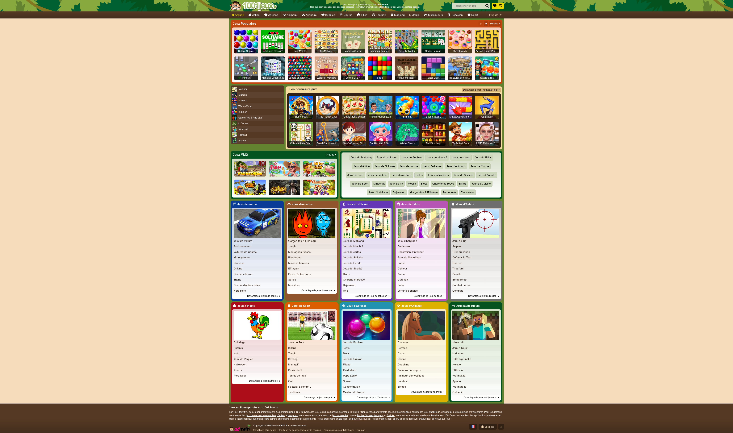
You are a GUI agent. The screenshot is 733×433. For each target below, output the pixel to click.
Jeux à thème (246, 305)
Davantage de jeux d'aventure (317, 290)
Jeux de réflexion (387, 157)
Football (381, 14)
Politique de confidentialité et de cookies (300, 430)
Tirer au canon (461, 251)
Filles (364, 14)
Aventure (311, 14)
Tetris (419, 175)
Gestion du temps (353, 392)
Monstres (293, 285)
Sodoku (391, 415)
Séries (292, 279)
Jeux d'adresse (432, 166)
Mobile (416, 14)
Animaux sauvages (409, 370)
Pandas (402, 381)
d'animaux (446, 412)
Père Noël (240, 375)
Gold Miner (349, 370)
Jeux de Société (463, 175)
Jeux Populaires (244, 23)
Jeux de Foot (355, 175)
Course (348, 14)
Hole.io (456, 364)
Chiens (402, 358)
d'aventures (477, 412)
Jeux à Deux (459, 347)
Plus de (493, 14)
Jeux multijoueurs (438, 175)
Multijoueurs (435, 14)
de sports (293, 415)
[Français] (473, 427)
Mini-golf (293, 364)
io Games (458, 353)
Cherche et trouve (443, 183)
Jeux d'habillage (378, 192)
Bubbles (330, 14)
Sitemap (361, 430)
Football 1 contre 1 (299, 386)
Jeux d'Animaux (456, 166)
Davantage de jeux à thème (263, 381)
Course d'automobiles (247, 285)
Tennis (292, 353)
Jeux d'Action (362, 166)
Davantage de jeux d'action (482, 296)
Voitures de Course (245, 251)
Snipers (457, 246)
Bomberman (459, 279)
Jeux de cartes (461, 157)
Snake (347, 381)
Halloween (240, 364)
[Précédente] (480, 23)
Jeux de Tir (396, 183)
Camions (239, 262)
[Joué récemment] (501, 6)
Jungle (292, 246)
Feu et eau (449, 192)
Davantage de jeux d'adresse (372, 397)
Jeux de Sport (360, 183)
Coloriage (239, 342)
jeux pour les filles (401, 412)
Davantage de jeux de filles (428, 296)
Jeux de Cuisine (481, 183)
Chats (401, 353)
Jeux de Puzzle (480, 166)
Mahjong (399, 14)
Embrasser (467, 192)
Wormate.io (459, 386)
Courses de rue (243, 274)
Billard (463, 183)
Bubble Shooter (365, 415)
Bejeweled (399, 192)
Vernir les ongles (408, 290)
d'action (281, 415)
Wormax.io (458, 375)
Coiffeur (402, 268)
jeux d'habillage (432, 412)
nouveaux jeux (359, 419)
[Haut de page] (501, 427)
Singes (402, 386)
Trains (237, 279)
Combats (457, 290)
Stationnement (242, 246)
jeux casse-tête (340, 415)
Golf (290, 381)
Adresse (273, 14)
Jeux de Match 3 (437, 157)
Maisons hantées (298, 262)
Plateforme (294, 257)
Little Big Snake (461, 358)
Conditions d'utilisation (264, 430)
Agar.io (456, 381)
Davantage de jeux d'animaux (426, 392)
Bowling (293, 358)
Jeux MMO (240, 154)
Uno (345, 290)
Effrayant (293, 268)
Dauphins (403, 364)
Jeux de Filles (483, 157)
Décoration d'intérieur (411, 251)
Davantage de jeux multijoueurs (480, 397)
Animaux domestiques (411, 375)
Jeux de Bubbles (412, 157)
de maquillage (460, 412)
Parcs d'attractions (299, 274)
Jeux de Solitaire (385, 166)
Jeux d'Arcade (486, 175)
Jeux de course (409, 166)
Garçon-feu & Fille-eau (424, 192)
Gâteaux (403, 279)
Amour (402, 274)
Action (256, 14)
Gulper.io (457, 392)
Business (489, 427)
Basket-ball (295, 370)
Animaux (292, 14)
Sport (474, 14)
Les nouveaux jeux (303, 89)
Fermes (402, 347)
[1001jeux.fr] (253, 5)
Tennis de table (297, 375)
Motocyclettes (242, 257)
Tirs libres (294, 392)
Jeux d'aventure (401, 175)
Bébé (401, 285)
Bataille (456, 274)
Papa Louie (350, 375)
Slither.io (457, 370)
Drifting (238, 268)
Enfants (238, 347)
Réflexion (457, 14)
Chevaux (403, 342)
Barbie (401, 262)
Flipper (347, 364)
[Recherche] (487, 6)
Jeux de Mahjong (361, 157)
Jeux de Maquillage (409, 257)
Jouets (238, 370)
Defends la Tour (461, 257)
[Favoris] (495, 6)
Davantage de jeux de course (262, 296)
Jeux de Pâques (243, 358)
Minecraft (379, 183)
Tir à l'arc (457, 268)
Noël (236, 353)
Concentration (351, 386)
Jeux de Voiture (377, 175)
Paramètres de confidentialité (339, 430)
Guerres (457, 262)
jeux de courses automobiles (261, 415)
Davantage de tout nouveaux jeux (480, 90)
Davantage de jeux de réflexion (371, 296)
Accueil (239, 14)
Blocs (424, 183)
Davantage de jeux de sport (318, 397)
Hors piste (240, 290)
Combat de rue (461, 285)
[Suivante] (486, 23)
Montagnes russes (299, 251)
